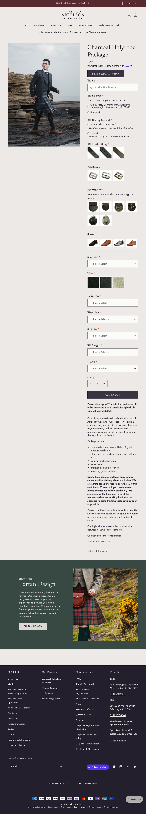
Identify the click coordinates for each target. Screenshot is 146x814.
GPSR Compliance (16, 745)
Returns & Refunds (84, 709)
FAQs (78, 678)
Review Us (12, 729)
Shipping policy (95, 807)
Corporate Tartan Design (87, 743)
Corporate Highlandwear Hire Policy (87, 727)
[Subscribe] (60, 766)
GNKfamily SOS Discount (87, 749)
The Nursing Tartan (51, 698)
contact (99, 490)
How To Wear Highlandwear (82, 691)
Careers (12, 734)
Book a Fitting (130, 3)
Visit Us (11, 684)
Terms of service (80, 807)
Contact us (93, 535)
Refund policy (53, 807)
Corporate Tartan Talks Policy (86, 736)
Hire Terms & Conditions (87, 698)
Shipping (80, 720)
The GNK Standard (85, 684)
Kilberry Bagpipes (50, 688)
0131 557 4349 (118, 715)
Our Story (12, 713)
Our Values (13, 718)
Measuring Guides (16, 723)
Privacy (79, 704)
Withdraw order (83, 714)
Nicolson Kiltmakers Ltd (76, 804)
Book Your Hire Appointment (15, 700)
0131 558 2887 (117, 694)
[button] (11, 15)
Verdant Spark (39, 807)
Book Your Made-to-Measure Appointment (18, 691)
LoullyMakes (47, 693)
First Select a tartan (106, 73)
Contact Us (13, 678)
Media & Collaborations (19, 739)
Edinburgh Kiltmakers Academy (51, 680)
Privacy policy (66, 807)
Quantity (90, 377)
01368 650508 (118, 740)
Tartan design (33, 626)
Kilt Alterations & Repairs (19, 707)
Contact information (111, 807)
